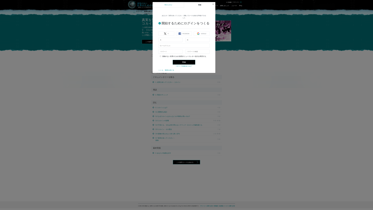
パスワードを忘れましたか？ (184, 66)
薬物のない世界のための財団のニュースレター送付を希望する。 (184, 56)
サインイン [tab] (168, 5)
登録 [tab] (199, 5)
